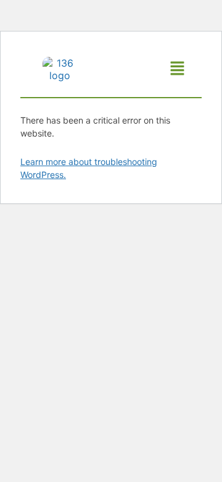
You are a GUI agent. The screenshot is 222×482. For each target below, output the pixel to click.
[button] (177, 69)
